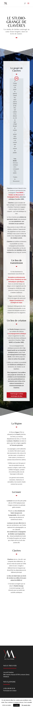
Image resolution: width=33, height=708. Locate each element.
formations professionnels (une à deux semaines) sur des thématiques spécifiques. (16, 279)
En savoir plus (26, 705)
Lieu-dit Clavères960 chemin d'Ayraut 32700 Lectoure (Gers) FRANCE (16, 674)
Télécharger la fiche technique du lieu (16, 395)
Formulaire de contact (9, 690)
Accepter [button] (16, 705)
